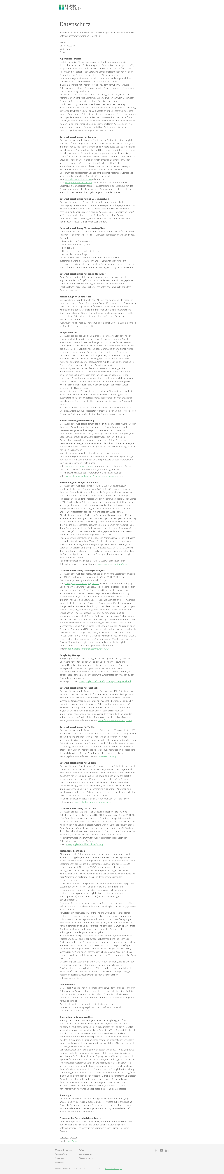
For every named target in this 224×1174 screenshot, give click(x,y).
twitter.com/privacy (107, 756)
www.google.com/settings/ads (79, 466)
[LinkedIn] (167, 1150)
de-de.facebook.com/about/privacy (115, 720)
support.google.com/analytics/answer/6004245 (88, 648)
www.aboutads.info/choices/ (78, 179)
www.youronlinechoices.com (78, 182)
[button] (165, 7)
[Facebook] (156, 1150)
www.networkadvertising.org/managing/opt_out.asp (90, 475)
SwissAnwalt (73, 1140)
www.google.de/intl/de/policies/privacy (84, 844)
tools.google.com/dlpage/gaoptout (82, 583)
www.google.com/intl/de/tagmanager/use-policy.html (105, 681)
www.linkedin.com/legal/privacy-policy (93, 801)
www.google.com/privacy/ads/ (112, 563)
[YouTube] (161, 1150)
